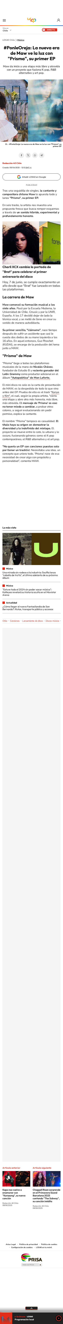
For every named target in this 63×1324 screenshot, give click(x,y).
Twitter (28, 155)
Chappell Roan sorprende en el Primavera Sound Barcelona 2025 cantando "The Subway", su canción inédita (46, 1195)
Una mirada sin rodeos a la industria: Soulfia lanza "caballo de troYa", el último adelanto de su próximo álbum (30, 575)
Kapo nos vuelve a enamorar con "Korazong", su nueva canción (13, 1194)
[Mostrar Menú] (4, 20)
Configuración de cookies (22, 1247)
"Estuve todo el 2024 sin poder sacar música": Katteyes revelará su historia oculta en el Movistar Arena (29, 592)
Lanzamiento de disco (32, 620)
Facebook (21, 155)
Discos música (52, 620)
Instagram (19, 1219)
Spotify (43, 1219)
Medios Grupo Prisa (32, 1265)
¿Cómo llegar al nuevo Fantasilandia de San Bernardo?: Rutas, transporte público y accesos (27, 608)
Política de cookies (49, 1244)
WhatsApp (35, 155)
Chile (5, 30)
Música (20, 40)
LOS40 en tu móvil (44, 1247)
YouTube (25, 1219)
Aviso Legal (11, 1244)
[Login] (58, 20)
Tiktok (13, 1219)
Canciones (15, 620)
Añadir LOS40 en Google (34, 177)
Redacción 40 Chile (12, 163)
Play (58, 1318)
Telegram (41, 155)
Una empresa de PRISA (31, 1257)
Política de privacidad (28, 1244)
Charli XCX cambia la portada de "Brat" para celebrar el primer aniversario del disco (26, 271)
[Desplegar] (31, 1308)
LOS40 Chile (31, 20)
